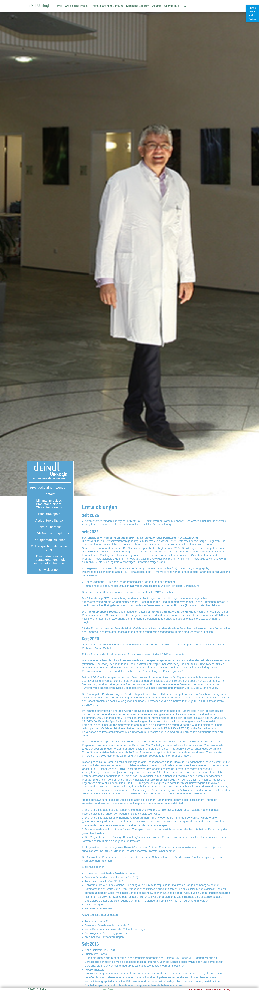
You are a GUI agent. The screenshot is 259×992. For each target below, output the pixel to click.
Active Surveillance (49, 520)
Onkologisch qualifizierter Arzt (49, 548)
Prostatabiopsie (49, 514)
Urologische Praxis (76, 5)
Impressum (195, 989)
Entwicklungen (49, 569)
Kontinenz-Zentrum (137, 5)
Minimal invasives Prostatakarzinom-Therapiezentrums (49, 504)
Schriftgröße (171, 5)
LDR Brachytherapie (49, 533)
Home (58, 5)
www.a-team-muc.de (145, 644)
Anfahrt (156, 5)
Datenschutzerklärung (217, 989)
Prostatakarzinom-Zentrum (107, 5)
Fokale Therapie (49, 527)
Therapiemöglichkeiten (49, 540)
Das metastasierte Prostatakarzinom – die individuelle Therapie (49, 559)
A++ (110, 989)
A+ (104, 989)
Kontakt (49, 494)
